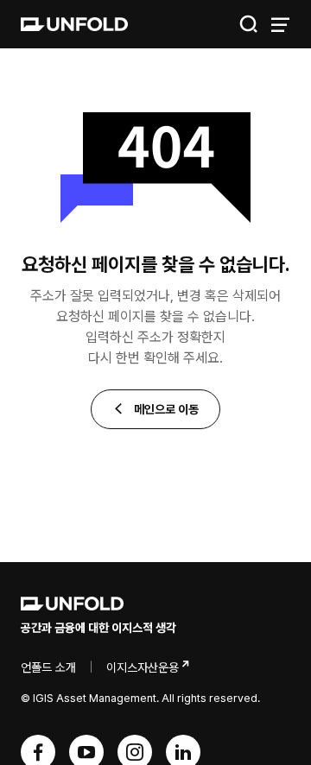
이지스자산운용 (142, 667)
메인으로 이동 (165, 409)
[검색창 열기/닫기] (248, 24)
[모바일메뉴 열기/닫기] (280, 24)
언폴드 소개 (48, 667)
